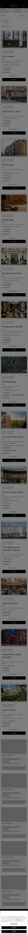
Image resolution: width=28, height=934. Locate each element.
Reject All (14, 927)
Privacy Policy (18, 920)
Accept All (14, 931)
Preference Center (14, 923)
